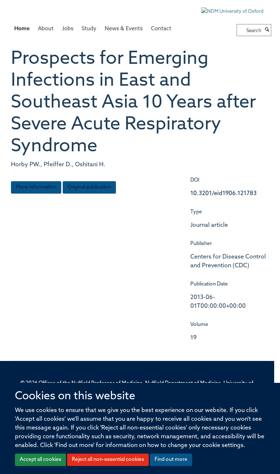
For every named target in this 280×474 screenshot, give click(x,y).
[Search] (267, 30)
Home (22, 29)
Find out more (171, 459)
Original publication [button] (89, 187)
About (46, 29)
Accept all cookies (40, 459)
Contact (161, 29)
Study (89, 29)
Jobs (67, 29)
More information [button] (36, 187)
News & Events (124, 29)
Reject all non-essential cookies (108, 459)
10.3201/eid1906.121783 (223, 194)
